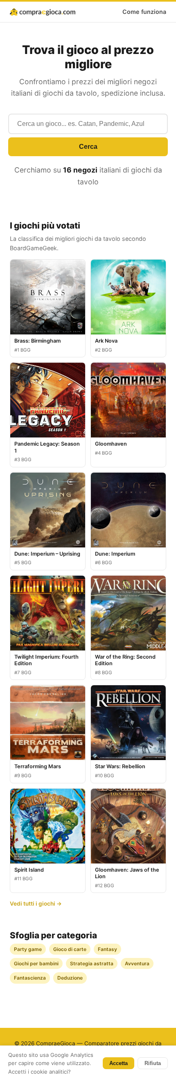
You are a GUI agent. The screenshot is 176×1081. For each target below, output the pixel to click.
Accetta (118, 1063)
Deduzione (70, 978)
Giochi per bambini (36, 963)
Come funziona (144, 11)
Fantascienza (30, 978)
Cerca (88, 146)
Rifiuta (152, 1063)
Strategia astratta (91, 963)
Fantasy (107, 949)
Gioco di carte (69, 949)
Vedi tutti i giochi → (36, 903)
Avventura (137, 963)
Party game (28, 949)
